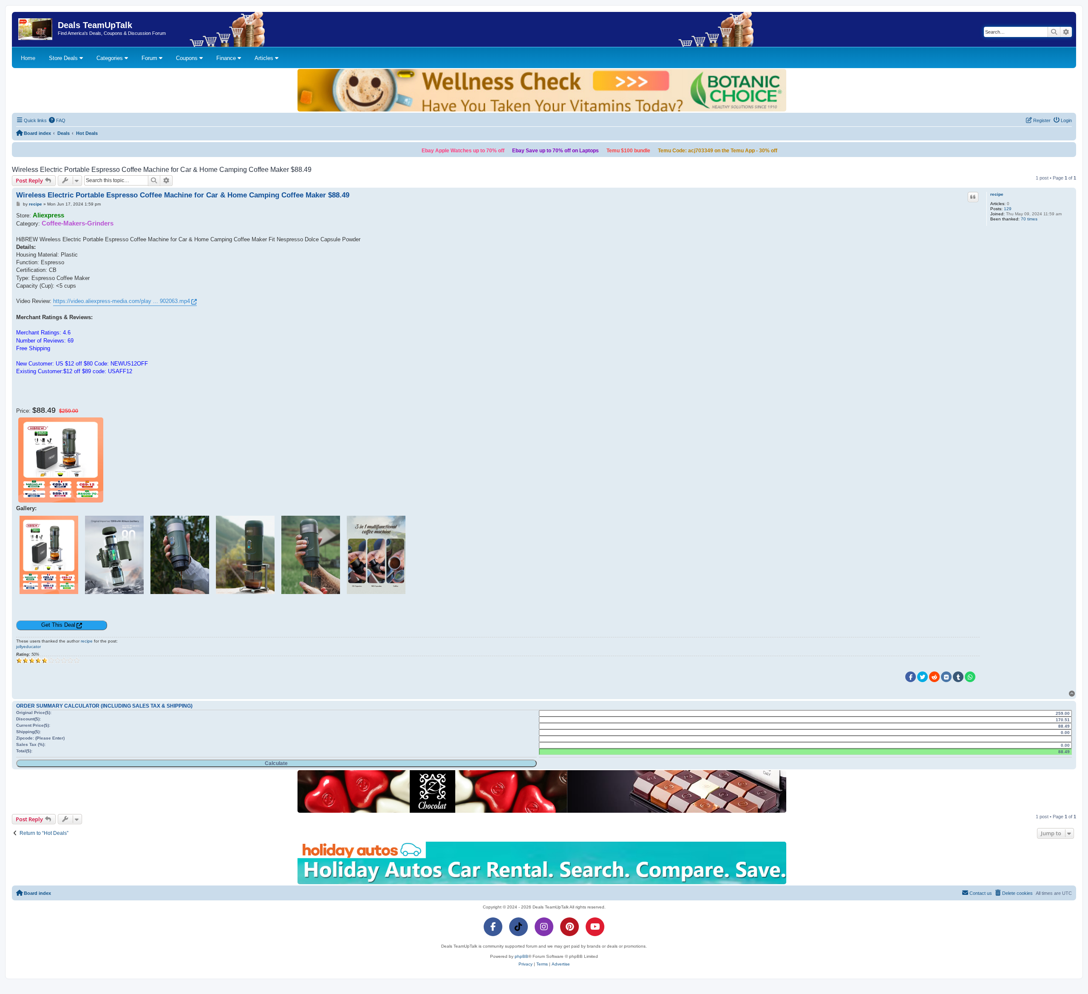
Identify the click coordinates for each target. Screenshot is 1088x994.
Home (28, 58)
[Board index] (36, 29)
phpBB (521, 956)
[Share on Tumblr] (958, 676)
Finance (227, 58)
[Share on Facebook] (910, 676)
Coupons (187, 58)
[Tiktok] (518, 926)
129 (1008, 208)
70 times (1029, 219)
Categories (110, 58)
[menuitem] (57, 120)
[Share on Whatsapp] (970, 676)
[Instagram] (544, 926)
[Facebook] (493, 926)
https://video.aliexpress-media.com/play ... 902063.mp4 (121, 301)
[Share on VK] (946, 676)
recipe (996, 194)
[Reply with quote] (973, 197)
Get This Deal (58, 625)
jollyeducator (28, 646)
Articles (265, 58)
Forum (150, 58)
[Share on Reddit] (934, 676)
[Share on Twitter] (922, 676)
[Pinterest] (569, 926)
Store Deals (64, 58)
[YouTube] (595, 926)
